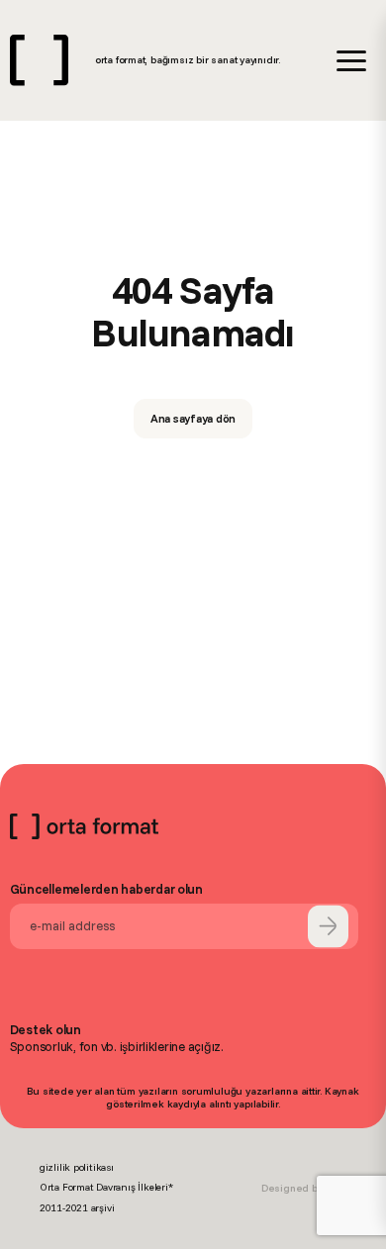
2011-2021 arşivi (77, 1207)
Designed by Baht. (303, 1188)
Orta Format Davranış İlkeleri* (106, 1187)
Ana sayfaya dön (193, 418)
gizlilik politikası (77, 1167)
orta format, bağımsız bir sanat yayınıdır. (187, 59)
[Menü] (351, 61)
